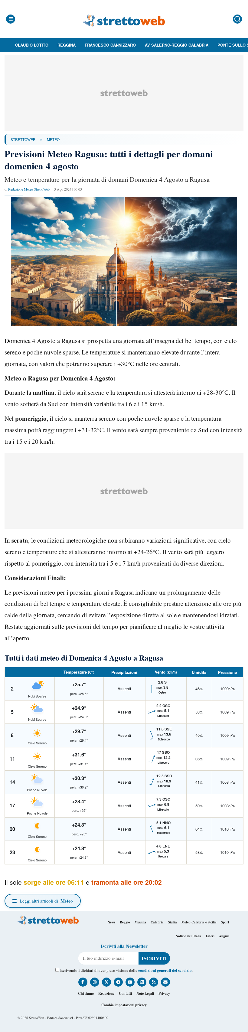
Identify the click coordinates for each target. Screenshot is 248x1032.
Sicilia (172, 922)
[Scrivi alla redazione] (165, 982)
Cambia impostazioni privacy (124, 1005)
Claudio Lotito (31, 45)
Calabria (157, 922)
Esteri (210, 936)
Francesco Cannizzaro (110, 45)
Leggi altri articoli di (46, 900)
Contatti (125, 993)
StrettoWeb (23, 139)
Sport (225, 922)
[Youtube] (130, 982)
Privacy (164, 993)
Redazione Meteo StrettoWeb (29, 189)
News (111, 922)
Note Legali (145, 993)
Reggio (125, 922)
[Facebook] (82, 982)
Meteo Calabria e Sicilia (199, 922)
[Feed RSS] (153, 982)
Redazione (106, 993)
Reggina (66, 45)
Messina (140, 922)
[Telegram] (118, 982)
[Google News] (141, 982)
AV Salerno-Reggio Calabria (176, 45)
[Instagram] (94, 982)
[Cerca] (237, 19)
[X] (106, 982)
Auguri (224, 936)
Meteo (53, 139)
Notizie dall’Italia (188, 936)
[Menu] (10, 19)
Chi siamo (86, 993)
